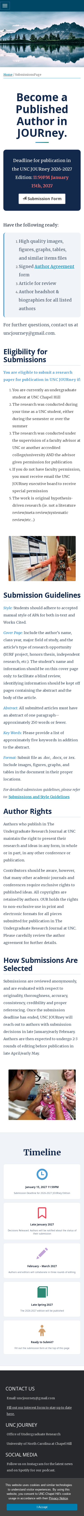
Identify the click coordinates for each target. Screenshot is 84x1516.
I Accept (42, 1507)
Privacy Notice (58, 1498)
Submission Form (44, 198)
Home (8, 75)
